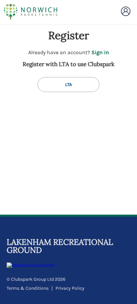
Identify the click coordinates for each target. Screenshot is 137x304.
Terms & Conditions (28, 288)
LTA (68, 84)
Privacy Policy (70, 288)
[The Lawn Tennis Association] (68, 265)
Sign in (100, 52)
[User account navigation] (125, 11)
